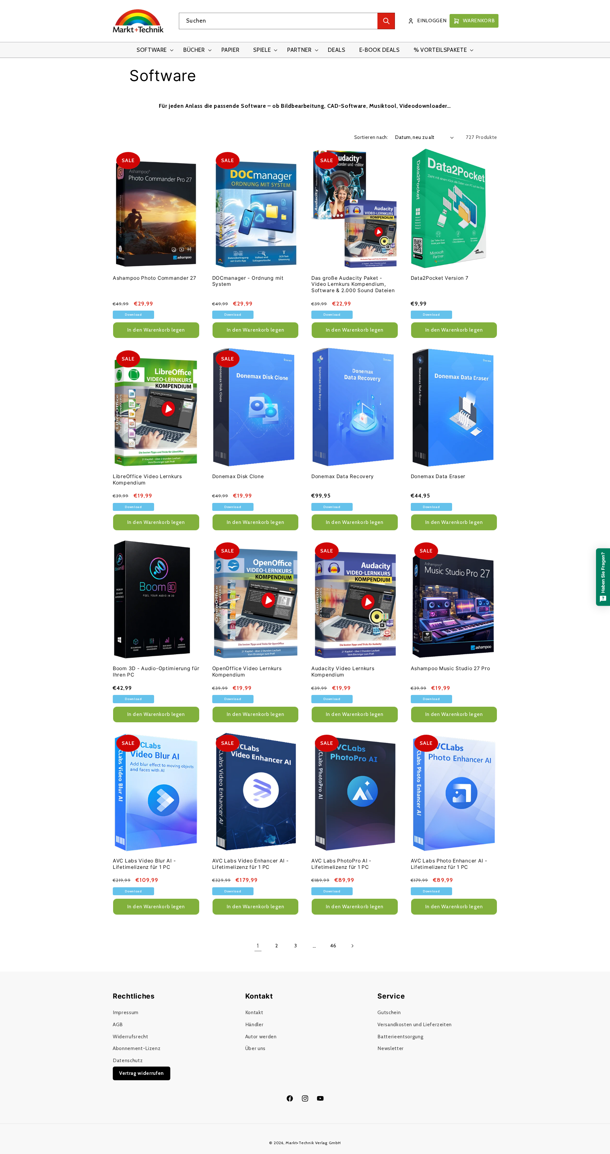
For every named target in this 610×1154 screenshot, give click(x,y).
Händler (254, 1024)
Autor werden (261, 1037)
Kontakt (254, 1012)
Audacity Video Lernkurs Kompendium (343, 671)
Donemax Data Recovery (342, 476)
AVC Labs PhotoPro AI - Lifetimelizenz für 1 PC (341, 864)
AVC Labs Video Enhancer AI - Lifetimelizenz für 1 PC (250, 864)
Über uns (255, 1048)
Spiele (262, 49)
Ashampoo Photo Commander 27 (154, 278)
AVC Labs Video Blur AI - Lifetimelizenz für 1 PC (144, 864)
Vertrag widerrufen (141, 1073)
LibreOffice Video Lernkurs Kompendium (147, 479)
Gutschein (389, 1012)
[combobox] (287, 21)
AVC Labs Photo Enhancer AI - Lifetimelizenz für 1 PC (449, 864)
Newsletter (390, 1048)
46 (333, 946)
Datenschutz (128, 1060)
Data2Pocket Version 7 (440, 278)
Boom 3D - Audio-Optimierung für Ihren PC (156, 671)
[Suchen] (386, 21)
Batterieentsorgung (400, 1037)
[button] (153, 50)
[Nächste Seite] (352, 945)
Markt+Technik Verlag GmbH (313, 1142)
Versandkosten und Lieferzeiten (414, 1024)
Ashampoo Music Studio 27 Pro (450, 668)
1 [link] (258, 945)
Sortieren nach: (371, 137)
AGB (118, 1024)
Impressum (126, 1012)
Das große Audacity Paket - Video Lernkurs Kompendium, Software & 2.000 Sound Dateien (353, 284)
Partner (299, 49)
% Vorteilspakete (440, 49)
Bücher (194, 49)
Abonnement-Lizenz (136, 1048)
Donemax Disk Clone (238, 476)
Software (152, 49)
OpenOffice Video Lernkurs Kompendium (247, 671)
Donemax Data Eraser (438, 476)
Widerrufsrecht (130, 1037)
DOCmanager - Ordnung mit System (248, 281)
